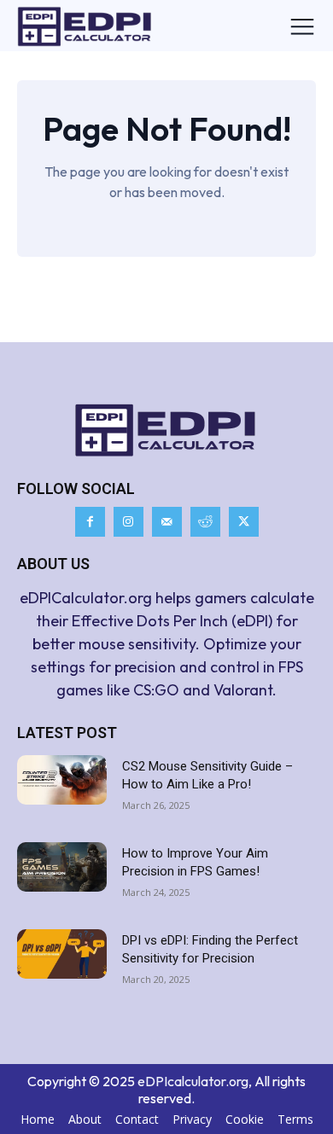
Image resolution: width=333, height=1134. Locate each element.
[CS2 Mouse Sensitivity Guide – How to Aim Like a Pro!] (62, 780)
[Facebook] (90, 522)
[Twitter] (244, 522)
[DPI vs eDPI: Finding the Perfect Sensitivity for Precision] (62, 954)
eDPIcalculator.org (192, 1081)
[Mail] (167, 522)
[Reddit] (205, 522)
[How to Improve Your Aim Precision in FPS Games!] (62, 867)
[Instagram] (128, 522)
